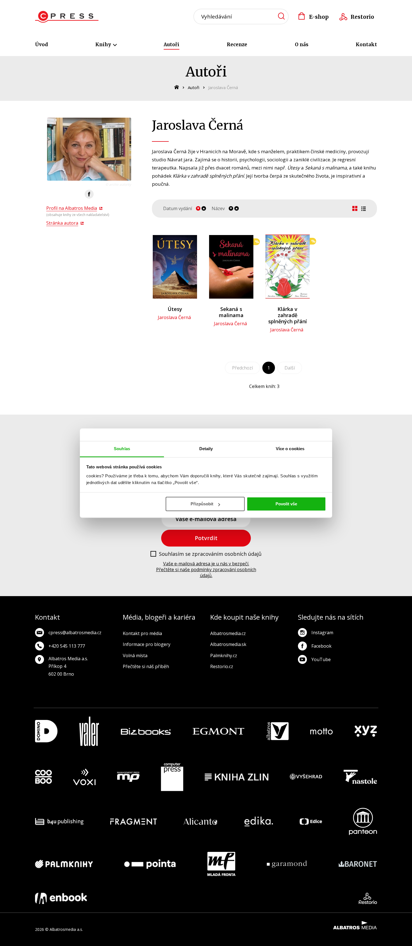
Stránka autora (62, 223)
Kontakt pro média (142, 633)
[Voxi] (84, 777)
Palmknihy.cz (223, 655)
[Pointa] (150, 863)
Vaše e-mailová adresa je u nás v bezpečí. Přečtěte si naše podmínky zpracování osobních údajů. (206, 569)
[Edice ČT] (310, 821)
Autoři (171, 44)
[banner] (67, 17)
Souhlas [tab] (122, 448)
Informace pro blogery (146, 644)
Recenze (237, 44)
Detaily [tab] (206, 448)
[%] (231, 266)
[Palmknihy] (64, 863)
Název (218, 208)
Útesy (175, 309)
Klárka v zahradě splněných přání (287, 315)
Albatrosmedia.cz (228, 633)
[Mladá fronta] (221, 863)
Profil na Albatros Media (71, 208)
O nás (301, 44)
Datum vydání (177, 208)
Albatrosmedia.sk (228, 644)
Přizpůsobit (202, 503)
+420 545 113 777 (66, 646)
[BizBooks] (145, 731)
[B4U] (59, 821)
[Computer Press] (172, 777)
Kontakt (366, 44)
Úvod (41, 44)
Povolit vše (286, 503)
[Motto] (321, 731)
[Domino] (46, 731)
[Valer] (89, 731)
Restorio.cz (221, 666)
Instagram (322, 632)
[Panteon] (363, 821)
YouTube (321, 659)
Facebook (321, 646)
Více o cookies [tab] (290, 448)
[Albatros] (277, 731)
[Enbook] (61, 898)
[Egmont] (218, 731)
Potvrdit (206, 538)
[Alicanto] (200, 821)
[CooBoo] (43, 777)
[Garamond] (286, 863)
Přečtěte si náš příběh (146, 666)
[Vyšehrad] (306, 777)
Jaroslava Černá (174, 317)
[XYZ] (365, 731)
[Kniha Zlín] (236, 777)
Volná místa (135, 655)
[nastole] (360, 777)
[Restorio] (367, 898)
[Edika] (258, 821)
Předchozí (242, 368)
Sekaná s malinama (231, 312)
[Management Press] (128, 777)
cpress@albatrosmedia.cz (74, 632)
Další (289, 368)
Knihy (103, 44)
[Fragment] (133, 821)
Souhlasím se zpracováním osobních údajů (210, 554)
